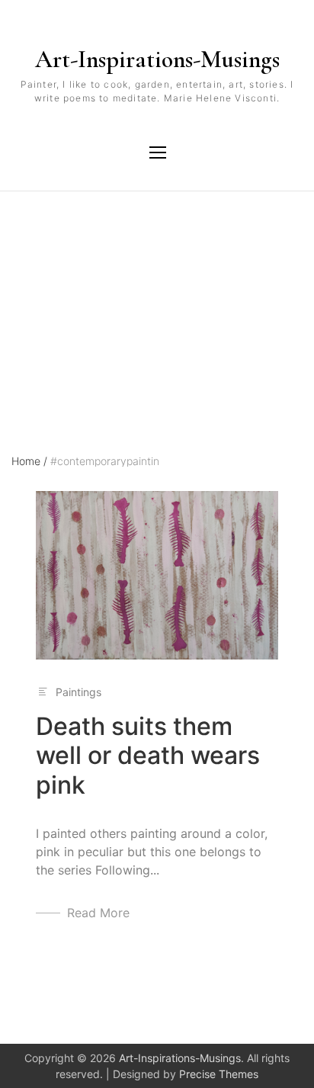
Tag (20, 258)
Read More (98, 912)
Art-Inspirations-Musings (157, 59)
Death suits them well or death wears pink (148, 755)
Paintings (78, 691)
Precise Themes (218, 1073)
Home (29, 460)
